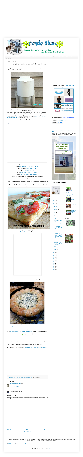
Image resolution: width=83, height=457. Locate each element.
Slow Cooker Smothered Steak (20, 279)
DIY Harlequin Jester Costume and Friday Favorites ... (57, 243)
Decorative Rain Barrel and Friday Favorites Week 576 (57, 236)
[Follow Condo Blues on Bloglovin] (57, 123)
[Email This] (33, 377)
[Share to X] (36, 377)
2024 (54, 198)
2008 (54, 269)
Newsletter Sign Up (52, 56)
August (55, 210)
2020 (54, 251)
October (55, 207)
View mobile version (27, 431)
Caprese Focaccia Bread (22, 231)
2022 (54, 201)
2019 (54, 252)
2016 (54, 257)
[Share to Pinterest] (39, 377)
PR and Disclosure (42, 56)
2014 (54, 260)
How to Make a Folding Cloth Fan (73, 198)
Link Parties (8, 58)
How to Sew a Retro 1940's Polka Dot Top (57, 234)
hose (14, 377)
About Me (12, 56)
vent (31, 377)
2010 (54, 266)
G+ (33, 166)
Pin (35, 166)
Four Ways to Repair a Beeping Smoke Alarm (73, 205)
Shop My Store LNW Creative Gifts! (65, 56)
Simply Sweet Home (23, 166)
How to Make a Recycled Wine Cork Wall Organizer (57, 240)
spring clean (26, 377)
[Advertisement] (41, 9)
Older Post (45, 429)
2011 (54, 264)
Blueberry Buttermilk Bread (27, 331)
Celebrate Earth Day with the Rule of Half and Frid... (57, 224)
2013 (54, 261)
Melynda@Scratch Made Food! (15, 383)
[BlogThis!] (35, 377)
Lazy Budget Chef (19, 56)
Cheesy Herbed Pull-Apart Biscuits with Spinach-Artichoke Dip (22, 326)
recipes (22, 377)
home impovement (10, 377)
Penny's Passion (23, 172)
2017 (54, 255)
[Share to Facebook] (38, 377)
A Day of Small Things (27, 170)
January (55, 249)
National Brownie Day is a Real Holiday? (70, 195)
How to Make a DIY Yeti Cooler (73, 211)
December (56, 204)
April (54, 216)
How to (17, 377)
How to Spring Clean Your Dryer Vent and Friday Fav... (58, 230)
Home (7, 56)
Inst (37, 166)
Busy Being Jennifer (25, 174)
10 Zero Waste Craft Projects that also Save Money (58, 227)
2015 (54, 258)
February (55, 247)
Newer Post (9, 429)
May (54, 215)
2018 (54, 254)
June (55, 213)
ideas (19, 377)
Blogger (49, 448)
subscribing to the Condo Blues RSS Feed (31, 347)
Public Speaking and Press (30, 56)
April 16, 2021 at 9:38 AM (14, 386)
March (55, 246)
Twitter (29, 166)
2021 (54, 203)
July (54, 212)
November (56, 206)
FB (31, 166)
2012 (54, 263)
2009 (54, 267)
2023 (54, 200)
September (56, 209)
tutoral (29, 377)
